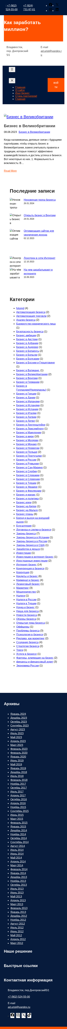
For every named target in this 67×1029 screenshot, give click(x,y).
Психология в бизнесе (29, 634)
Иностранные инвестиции (32, 560)
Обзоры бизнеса (26, 619)
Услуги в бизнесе (26, 654)
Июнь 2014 (17, 853)
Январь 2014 (18, 873)
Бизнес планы (24, 514)
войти (56, 85)
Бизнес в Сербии (26, 471)
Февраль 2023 (18, 749)
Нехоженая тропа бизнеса (40, 199)
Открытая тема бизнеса (30, 622)
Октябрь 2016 (18, 799)
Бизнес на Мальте (27, 510)
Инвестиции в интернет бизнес (35, 556)
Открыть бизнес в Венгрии (40, 215)
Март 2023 (16, 745)
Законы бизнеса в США (30, 545)
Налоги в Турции (26, 603)
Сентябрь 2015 (19, 811)
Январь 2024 (18, 714)
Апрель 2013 (18, 900)
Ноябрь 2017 (18, 784)
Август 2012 (17, 923)
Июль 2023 (17, 733)
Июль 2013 (17, 888)
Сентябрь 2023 (19, 725)
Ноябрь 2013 (18, 881)
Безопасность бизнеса (29, 331)
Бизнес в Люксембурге (30, 428)
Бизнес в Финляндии (28, 490)
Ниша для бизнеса (27, 611)
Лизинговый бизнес (28, 584)
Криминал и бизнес (27, 580)
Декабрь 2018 (18, 772)
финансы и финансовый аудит (34, 661)
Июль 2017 (17, 791)
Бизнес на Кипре (26, 506)
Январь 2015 (18, 826)
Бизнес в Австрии (27, 339)
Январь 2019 (18, 768)
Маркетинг (22, 588)
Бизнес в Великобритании (29, 126)
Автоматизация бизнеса (30, 312)
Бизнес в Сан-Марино (29, 467)
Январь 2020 (18, 756)
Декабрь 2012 (18, 916)
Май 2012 (16, 935)
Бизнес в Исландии (28, 405)
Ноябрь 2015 (18, 807)
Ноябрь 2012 (18, 919)
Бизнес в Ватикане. (28, 370)
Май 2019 (16, 764)
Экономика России (27, 665)
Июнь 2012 (17, 931)
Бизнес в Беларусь (27, 351)
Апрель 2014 (18, 861)
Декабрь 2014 (18, 830)
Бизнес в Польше (26, 452)
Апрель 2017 (18, 795)
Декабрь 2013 (18, 877)
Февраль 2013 (18, 908)
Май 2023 (16, 737)
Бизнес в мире (25, 436)
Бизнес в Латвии (26, 417)
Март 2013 (16, 904)
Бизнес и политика (27, 498)
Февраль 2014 (18, 869)
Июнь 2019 (17, 760)
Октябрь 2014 (18, 838)
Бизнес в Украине (27, 487)
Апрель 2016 (18, 803)
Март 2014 (16, 865)
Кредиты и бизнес (27, 576)
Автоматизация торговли (31, 316)
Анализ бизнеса (25, 320)
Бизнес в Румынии (27, 463)
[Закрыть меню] (12, 80)
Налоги (20, 595)
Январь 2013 (18, 912)
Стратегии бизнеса (27, 646)
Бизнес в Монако (26, 444)
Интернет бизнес (26, 564)
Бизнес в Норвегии (27, 448)
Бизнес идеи (23, 502)
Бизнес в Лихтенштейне (30, 424)
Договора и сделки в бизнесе (33, 529)
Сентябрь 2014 (19, 842)
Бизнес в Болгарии (27, 358)
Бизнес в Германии (28, 382)
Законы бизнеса (26, 533)
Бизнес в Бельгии (26, 354)
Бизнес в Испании (27, 409)
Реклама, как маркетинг (30, 638)
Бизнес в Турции (26, 483)
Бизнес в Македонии (28, 432)
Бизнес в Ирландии (28, 401)
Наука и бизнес (25, 607)
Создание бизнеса (27, 642)
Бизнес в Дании (25, 397)
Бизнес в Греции (26, 393)
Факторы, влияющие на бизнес (35, 657)
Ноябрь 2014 (18, 834)
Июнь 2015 (17, 815)
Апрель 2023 (18, 741)
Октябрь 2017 (18, 787)
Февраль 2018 (18, 780)
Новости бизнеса (26, 615)
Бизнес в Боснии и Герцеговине (35, 362)
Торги (19, 650)
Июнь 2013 (17, 892)
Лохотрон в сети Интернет (39, 258)
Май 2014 (16, 857)
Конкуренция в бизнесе (30, 568)
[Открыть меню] (12, 69)
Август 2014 (17, 846)
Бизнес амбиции (26, 335)
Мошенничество (26, 591)
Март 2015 (16, 818)
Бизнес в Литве (25, 420)
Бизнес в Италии (26, 413)
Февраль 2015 (18, 822)
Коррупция (22, 572)
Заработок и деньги (28, 549)
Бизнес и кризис (26, 494)
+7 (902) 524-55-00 (19, 996)
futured (20, 308)
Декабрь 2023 (18, 717)
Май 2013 (16, 896)
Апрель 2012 (18, 939)
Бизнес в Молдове (27, 440)
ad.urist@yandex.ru (19, 1007)
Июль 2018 (17, 776)
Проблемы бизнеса (28, 630)
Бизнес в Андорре (27, 347)
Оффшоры (22, 626)
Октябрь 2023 (18, 721)
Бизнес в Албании (27, 343)
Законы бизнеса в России (31, 541)
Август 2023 (17, 729)
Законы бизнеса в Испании (32, 537)
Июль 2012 (17, 927)
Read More (10, 170)
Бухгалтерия (24, 525)
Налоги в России (26, 599)
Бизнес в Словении (28, 479)
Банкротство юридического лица (36, 323)
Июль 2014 (17, 850)
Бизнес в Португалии (29, 455)
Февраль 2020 (18, 752)
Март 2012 (16, 943)
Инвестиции (23, 553)
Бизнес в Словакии (28, 475)
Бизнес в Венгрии (27, 378)
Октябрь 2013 (18, 885)
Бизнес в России (26, 459)
